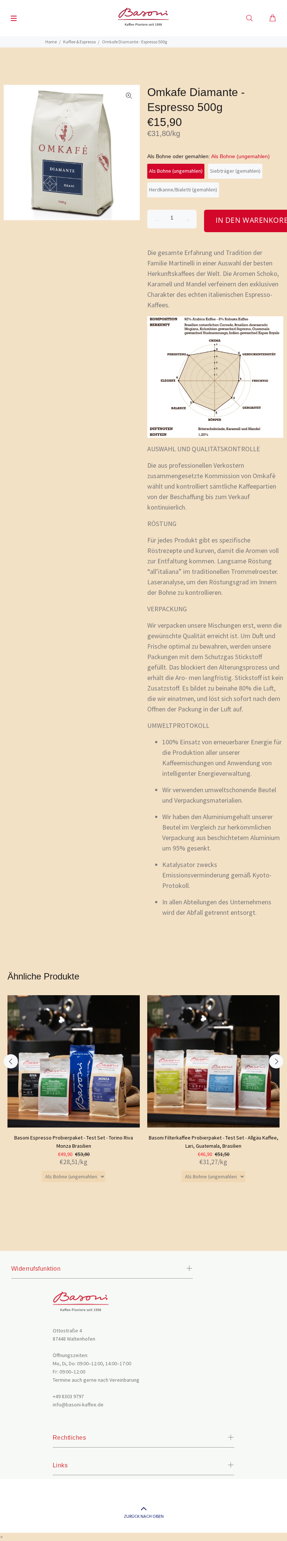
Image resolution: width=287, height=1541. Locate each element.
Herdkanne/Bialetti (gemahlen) (183, 189)
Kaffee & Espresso (79, 41)
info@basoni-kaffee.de (78, 1404)
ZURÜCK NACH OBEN (144, 1516)
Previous (11, 1061)
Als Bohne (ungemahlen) (176, 170)
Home (51, 41)
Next (276, 1061)
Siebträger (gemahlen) (235, 170)
